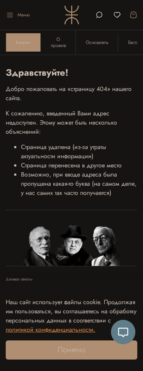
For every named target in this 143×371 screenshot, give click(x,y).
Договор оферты (19, 279)
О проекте (58, 42)
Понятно (71, 349)
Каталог (23, 42)
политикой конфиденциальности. (50, 329)
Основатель (97, 42)
